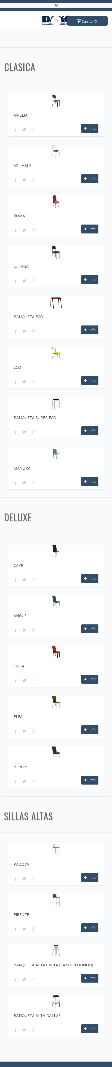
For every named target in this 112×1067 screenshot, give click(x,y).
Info (91, 128)
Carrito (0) (89, 21)
